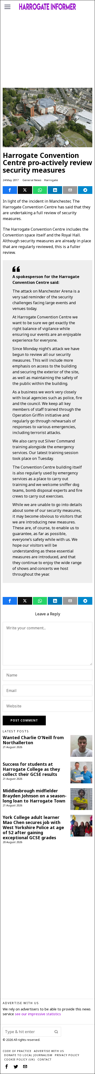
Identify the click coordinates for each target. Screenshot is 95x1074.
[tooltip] (10, 190)
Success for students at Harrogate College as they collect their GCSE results (31, 769)
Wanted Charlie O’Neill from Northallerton (33, 740)
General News (31, 180)
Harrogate (51, 180)
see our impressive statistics (38, 1014)
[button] (56, 1032)
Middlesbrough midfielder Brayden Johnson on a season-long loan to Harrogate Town (34, 795)
